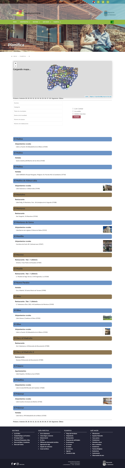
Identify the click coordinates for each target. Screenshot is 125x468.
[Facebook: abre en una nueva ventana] (98, 2)
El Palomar (19, 394)
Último (61, 98)
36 (45, 98)
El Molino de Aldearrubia (25, 181)
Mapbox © (92, 96)
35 (43, 98)
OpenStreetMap (99, 96)
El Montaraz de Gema (24, 222)
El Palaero (18, 366)
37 (47, 98)
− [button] (15, 66)
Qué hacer (46, 22)
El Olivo (17, 296)
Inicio (14, 22)
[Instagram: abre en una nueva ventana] (107, 2)
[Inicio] (26, 13)
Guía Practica (24, 22)
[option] (62, 26)
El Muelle (18, 269)
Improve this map (107, 96)
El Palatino (19, 380)
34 (40, 98)
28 (26, 98)
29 (28, 98)
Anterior (22, 98)
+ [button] (15, 63)
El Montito (19, 236)
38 (50, 98)
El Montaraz (19, 209)
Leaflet (86, 96)
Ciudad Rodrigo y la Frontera (22, 436)
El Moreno (19, 255)
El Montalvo (19, 195)
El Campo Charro (18, 438)
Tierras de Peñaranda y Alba (22, 440)
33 (38, 98)
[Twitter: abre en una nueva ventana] (103, 2)
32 (29, 56)
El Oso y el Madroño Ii (24, 352)
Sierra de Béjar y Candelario (22, 442)
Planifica (56, 22)
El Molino (18, 139)
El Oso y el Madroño (23, 338)
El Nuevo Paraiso (21, 283)
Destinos (35, 22)
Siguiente (55, 98)
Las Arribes (17, 433)
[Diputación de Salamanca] (110, 13)
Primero (16, 98)
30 (31, 98)
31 (33, 98)
